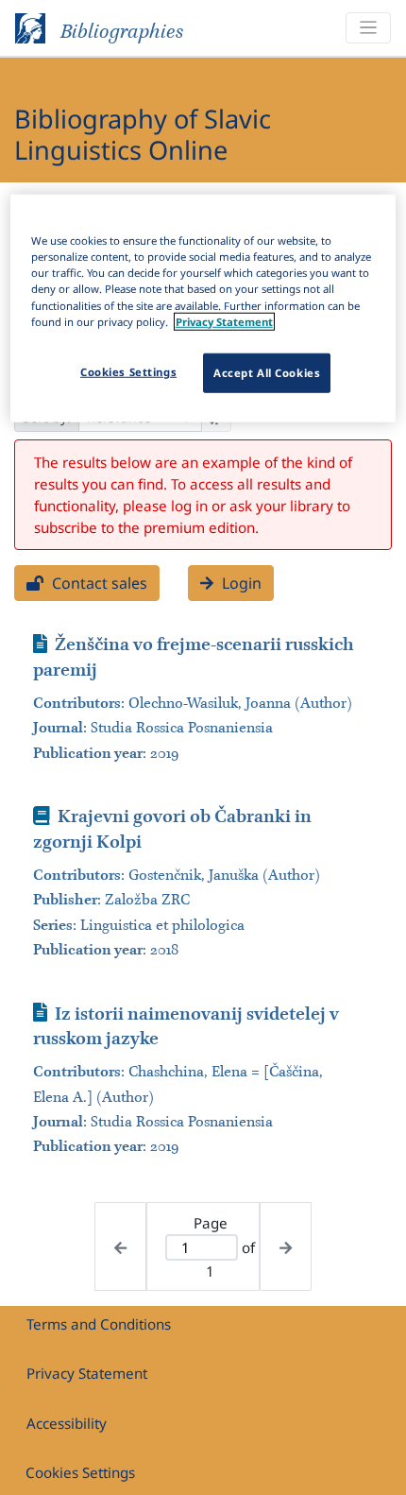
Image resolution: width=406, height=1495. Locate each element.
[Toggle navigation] (368, 27)
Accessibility (66, 1423)
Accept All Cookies (266, 372)
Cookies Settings (80, 1472)
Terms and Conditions (98, 1324)
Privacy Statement (86, 1373)
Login (240, 583)
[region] (203, 308)
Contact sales (97, 583)
